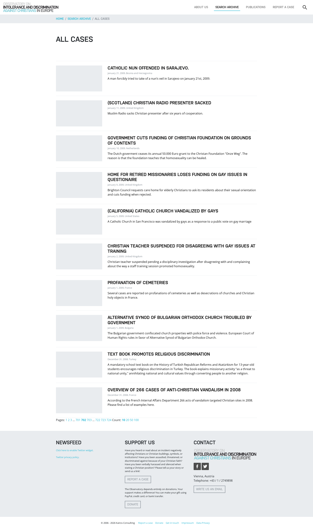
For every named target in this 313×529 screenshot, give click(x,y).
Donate (132, 504)
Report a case (283, 7)
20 (127, 420)
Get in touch (172, 522)
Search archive (227, 7)
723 (103, 420)
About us (201, 7)
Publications (256, 7)
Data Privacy (203, 522)
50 (131, 420)
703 (89, 420)
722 (97, 420)
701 (78, 420)
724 (109, 420)
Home (60, 18)
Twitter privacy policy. (67, 457)
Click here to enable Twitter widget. (74, 450)
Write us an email (209, 489)
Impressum (187, 522)
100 (136, 420)
